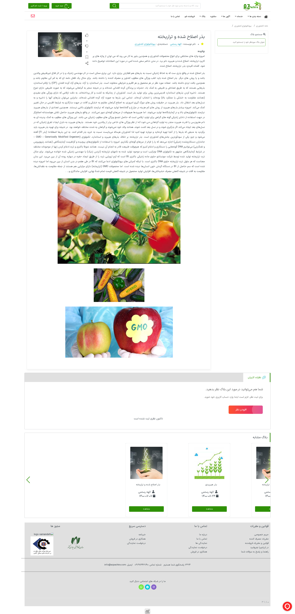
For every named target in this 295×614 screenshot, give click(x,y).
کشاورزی (259, 26)
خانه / (265, 26)
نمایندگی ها (201, 543)
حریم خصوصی (261, 534)
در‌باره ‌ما (203, 534)
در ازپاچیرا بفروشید (259, 547)
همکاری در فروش (199, 552)
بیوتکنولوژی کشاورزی (243, 26)
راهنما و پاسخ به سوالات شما (255, 552)
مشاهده (209, 509)
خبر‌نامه (142, 534)
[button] (267, 480)
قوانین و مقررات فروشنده (257, 543)
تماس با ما (202, 539)
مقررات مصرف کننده (259, 539)
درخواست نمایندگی (198, 547)
